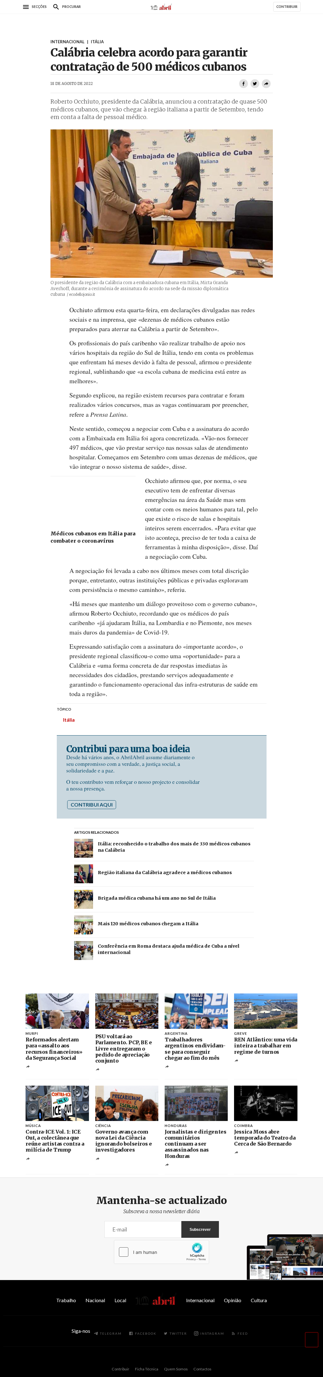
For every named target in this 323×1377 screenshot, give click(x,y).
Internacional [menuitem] (200, 1300)
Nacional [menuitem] (95, 1300)
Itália (69, 720)
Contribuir (120, 1369)
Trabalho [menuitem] (66, 1300)
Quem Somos (176, 1369)
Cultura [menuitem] (259, 1300)
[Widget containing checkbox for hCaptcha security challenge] (161, 1252)
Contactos (202, 1369)
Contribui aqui (92, 805)
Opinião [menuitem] (232, 1300)
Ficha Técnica (146, 1369)
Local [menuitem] (120, 1300)
